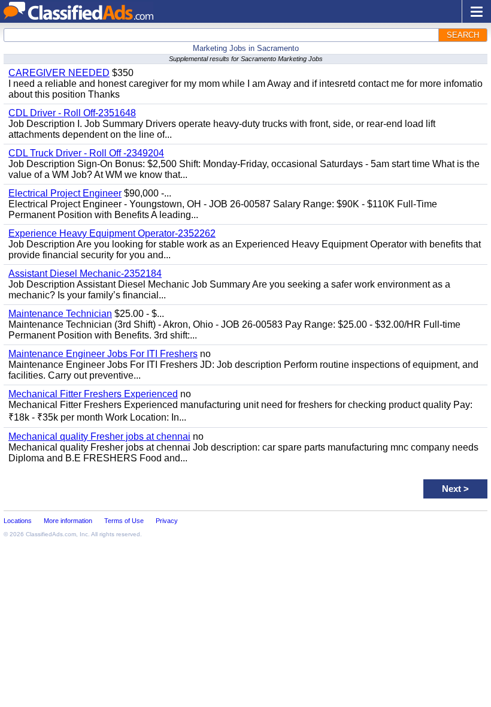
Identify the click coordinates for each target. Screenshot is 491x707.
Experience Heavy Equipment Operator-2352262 (112, 233)
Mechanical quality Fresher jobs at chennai (99, 436)
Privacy (167, 520)
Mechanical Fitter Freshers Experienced (93, 394)
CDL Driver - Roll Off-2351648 (72, 113)
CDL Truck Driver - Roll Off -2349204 (86, 153)
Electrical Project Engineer (65, 193)
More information (68, 520)
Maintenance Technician (60, 314)
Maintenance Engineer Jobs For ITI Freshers (103, 354)
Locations (18, 520)
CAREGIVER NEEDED (59, 73)
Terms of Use (124, 520)
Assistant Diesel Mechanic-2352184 (85, 273)
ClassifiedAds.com (51, 534)
